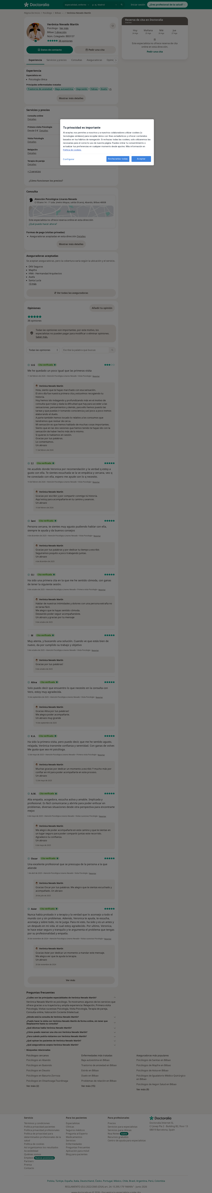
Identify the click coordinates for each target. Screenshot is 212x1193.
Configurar (68, 159)
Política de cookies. (72, 150)
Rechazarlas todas (118, 159)
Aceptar (141, 159)
